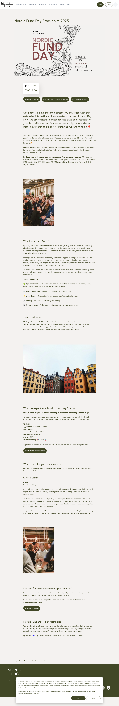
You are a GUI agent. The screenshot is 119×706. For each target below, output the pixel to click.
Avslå (93, 698)
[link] (7, 4)
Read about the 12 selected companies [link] (55, 99)
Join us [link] (100, 4)
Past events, (49, 661)
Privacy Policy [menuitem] (13, 681)
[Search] (115, 4)
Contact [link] (109, 4)
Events (62, 4)
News (68, 4)
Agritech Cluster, (25, 661)
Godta (78, 698)
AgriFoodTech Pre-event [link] (79, 99)
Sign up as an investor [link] (32, 99)
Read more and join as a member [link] (35, 450)
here (34, 636)
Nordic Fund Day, (38, 661)
